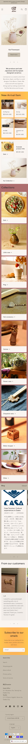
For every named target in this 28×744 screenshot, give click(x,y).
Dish (4, 154)
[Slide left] (10, 557)
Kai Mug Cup (6, 111)
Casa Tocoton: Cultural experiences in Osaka (13, 509)
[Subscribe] (23, 650)
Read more (14, 54)
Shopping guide (7, 666)
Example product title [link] (20, 148)
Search (5, 662)
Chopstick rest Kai (19, 131)
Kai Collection (8, 181)
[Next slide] (17, 62)
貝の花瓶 (5, 130)
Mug (4, 285)
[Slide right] (17, 557)
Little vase (6, 252)
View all (24, 485)
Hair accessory (8, 317)
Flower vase (7, 381)
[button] (2, 9)
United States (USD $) (13, 718)
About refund (7, 670)
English (13, 727)
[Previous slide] (10, 62)
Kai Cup (18, 111)
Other (5, 478)
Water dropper (8, 446)
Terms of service (8, 678)
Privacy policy (7, 674)
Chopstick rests (8, 413)
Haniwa (5, 349)
